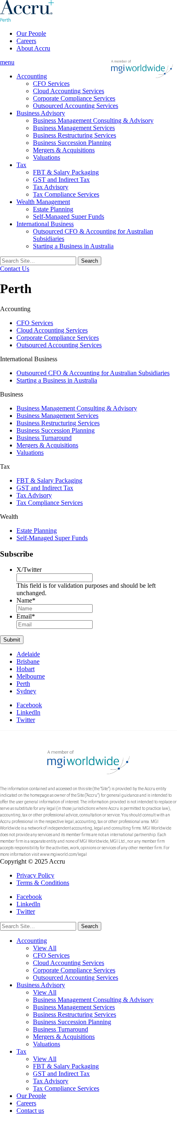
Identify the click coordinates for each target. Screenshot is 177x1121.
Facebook (29, 704)
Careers (26, 40)
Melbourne (30, 676)
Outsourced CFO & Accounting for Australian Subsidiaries (93, 372)
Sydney (26, 691)
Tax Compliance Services (66, 194)
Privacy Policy (35, 875)
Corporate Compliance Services (74, 98)
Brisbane (28, 661)
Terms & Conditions (42, 882)
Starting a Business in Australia (73, 246)
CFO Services (51, 83)
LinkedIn (28, 712)
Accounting (31, 76)
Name (25, 600)
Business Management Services (74, 127)
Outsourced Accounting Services (75, 105)
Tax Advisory (50, 186)
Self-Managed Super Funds (68, 216)
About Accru (33, 48)
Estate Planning (53, 209)
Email (25, 616)
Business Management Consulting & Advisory (93, 120)
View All (44, 947)
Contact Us (14, 268)
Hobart (25, 668)
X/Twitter (29, 569)
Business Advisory (40, 113)
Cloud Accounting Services (68, 90)
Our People (31, 33)
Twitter (25, 719)
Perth (23, 683)
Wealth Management (43, 201)
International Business (45, 223)
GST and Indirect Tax (61, 179)
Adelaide (28, 654)
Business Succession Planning (72, 142)
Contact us (30, 1110)
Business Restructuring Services (74, 135)
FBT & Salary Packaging (66, 172)
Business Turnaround (44, 437)
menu (7, 62)
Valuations (46, 157)
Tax (21, 164)
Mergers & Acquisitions (64, 150)
